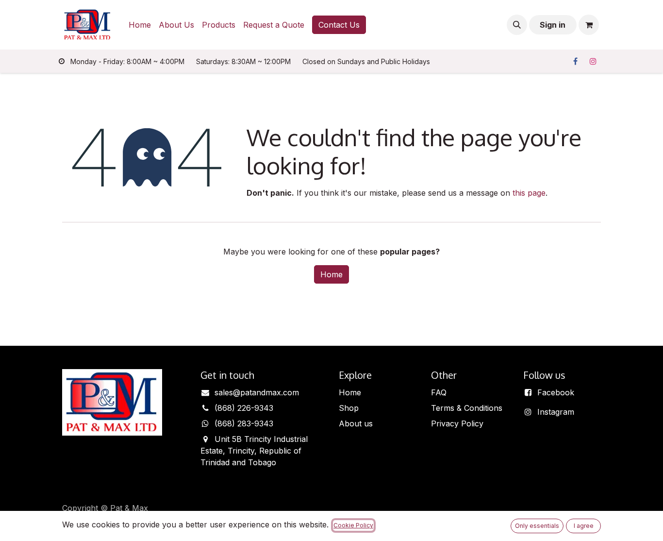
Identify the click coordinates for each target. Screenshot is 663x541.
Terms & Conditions (466, 408)
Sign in (552, 25)
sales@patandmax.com (257, 392)
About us (356, 423)
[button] (517, 25)
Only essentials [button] (537, 525)
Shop (349, 408)
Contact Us (339, 25)
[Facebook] (575, 61)
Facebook (555, 392)
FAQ (439, 392)
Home (331, 274)
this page (529, 193)
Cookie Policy (353, 525)
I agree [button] (584, 525)
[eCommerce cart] (589, 25)
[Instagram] (593, 61)
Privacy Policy (457, 423)
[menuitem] (140, 24)
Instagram (555, 412)
